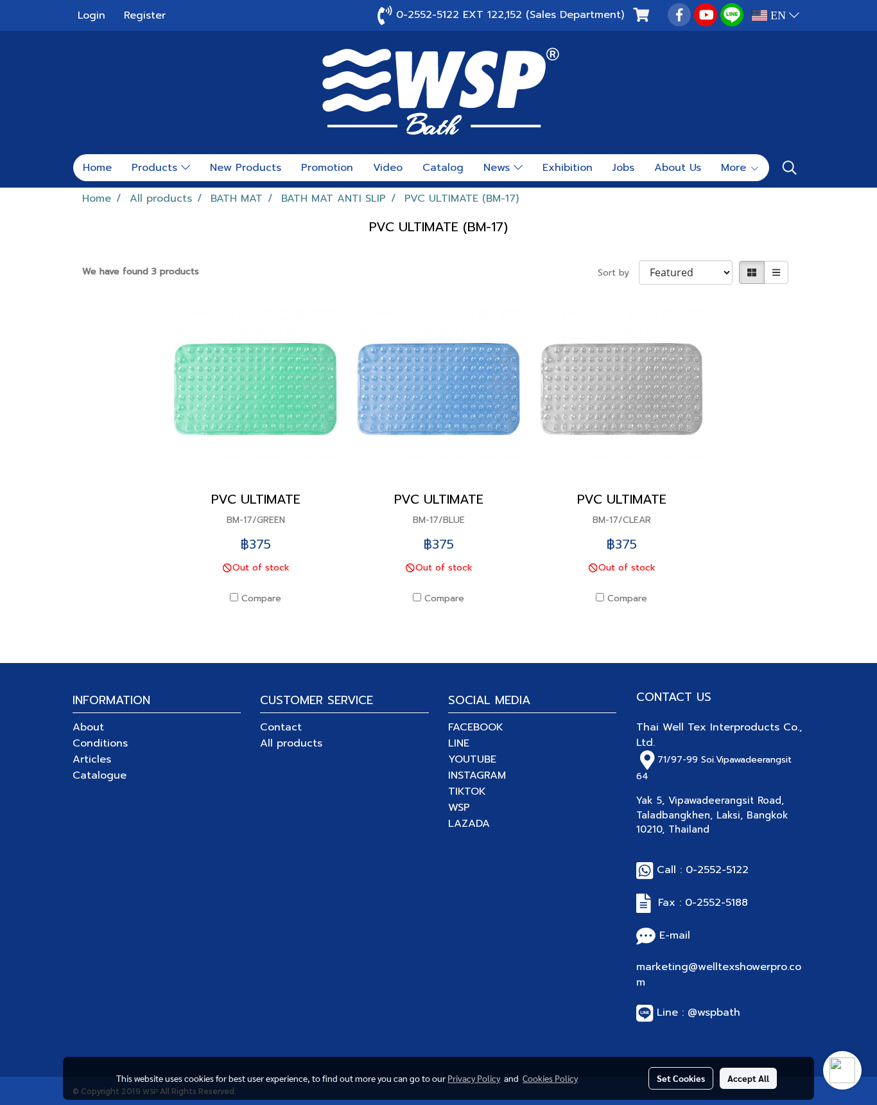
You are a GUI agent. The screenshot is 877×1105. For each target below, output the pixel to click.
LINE (458, 743)
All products (291, 743)
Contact (281, 727)
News (498, 167)
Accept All (748, 1078)
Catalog (443, 167)
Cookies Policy (550, 1078)
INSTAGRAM (477, 775)
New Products (245, 167)
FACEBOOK (475, 727)
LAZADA (469, 823)
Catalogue (99, 775)
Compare (261, 598)
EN (778, 15)
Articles (92, 759)
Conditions (100, 743)
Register (145, 15)
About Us (677, 167)
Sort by (618, 272)
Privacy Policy (473, 1078)
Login (91, 15)
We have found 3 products (140, 271)
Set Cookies (681, 1078)
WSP (459, 807)
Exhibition (568, 167)
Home (97, 167)
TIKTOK (467, 791)
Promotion (327, 167)
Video (388, 167)
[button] (790, 167)
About (88, 727)
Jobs (623, 167)
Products (156, 167)
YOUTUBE (472, 759)
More (735, 167)
